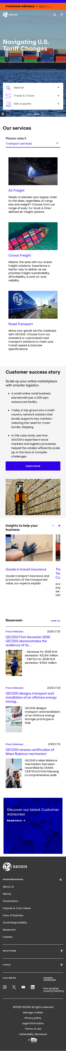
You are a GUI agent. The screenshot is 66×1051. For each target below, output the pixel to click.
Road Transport (20, 324)
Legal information (33, 1023)
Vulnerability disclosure (33, 1034)
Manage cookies (33, 1012)
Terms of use (33, 1029)
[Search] (54, 14)
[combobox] (33, 143)
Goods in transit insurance (26, 569)
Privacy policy (33, 1018)
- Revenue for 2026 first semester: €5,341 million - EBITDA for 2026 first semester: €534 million (41, 657)
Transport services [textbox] (19, 143)
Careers (7, 937)
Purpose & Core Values (17, 908)
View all (55, 620)
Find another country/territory (53, 989)
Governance (10, 901)
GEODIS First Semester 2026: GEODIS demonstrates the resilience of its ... (28, 641)
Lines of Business (13, 915)
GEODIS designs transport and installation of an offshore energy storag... (31, 697)
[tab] (33, 88)
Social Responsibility (15, 922)
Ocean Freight (19, 255)
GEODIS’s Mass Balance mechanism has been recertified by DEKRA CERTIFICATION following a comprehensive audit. (42, 768)
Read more (14, 820)
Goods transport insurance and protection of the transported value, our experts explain (27, 579)
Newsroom (9, 929)
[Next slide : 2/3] (59, 526)
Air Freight (16, 190)
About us (8, 886)
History (7, 894)
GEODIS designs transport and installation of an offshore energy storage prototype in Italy (42, 715)
